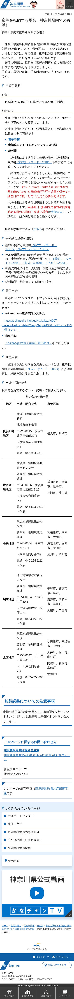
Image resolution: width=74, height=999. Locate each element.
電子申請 (14, 139)
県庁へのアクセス (57, 965)
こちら (37, 229)
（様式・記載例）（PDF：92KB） (44, 262)
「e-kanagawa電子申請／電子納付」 (28, 343)
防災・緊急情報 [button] (60, 7)
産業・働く (16, 925)
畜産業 (40, 925)
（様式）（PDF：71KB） (32, 249)
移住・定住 (15, 823)
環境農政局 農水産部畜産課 (21, 750)
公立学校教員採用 (19, 848)
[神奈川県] (10, 965)
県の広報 (14, 860)
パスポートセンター (21, 816)
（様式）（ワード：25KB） (34, 162)
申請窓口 (57, 211)
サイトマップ (42, 957)
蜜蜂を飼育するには (24, 929)
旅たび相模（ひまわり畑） (25, 839)
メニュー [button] (69, 7)
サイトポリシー (63, 957)
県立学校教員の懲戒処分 (23, 832)
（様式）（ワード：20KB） (43, 369)
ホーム (5, 925)
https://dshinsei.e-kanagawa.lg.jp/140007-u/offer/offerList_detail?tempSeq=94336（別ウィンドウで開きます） (37, 325)
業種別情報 (29, 925)
